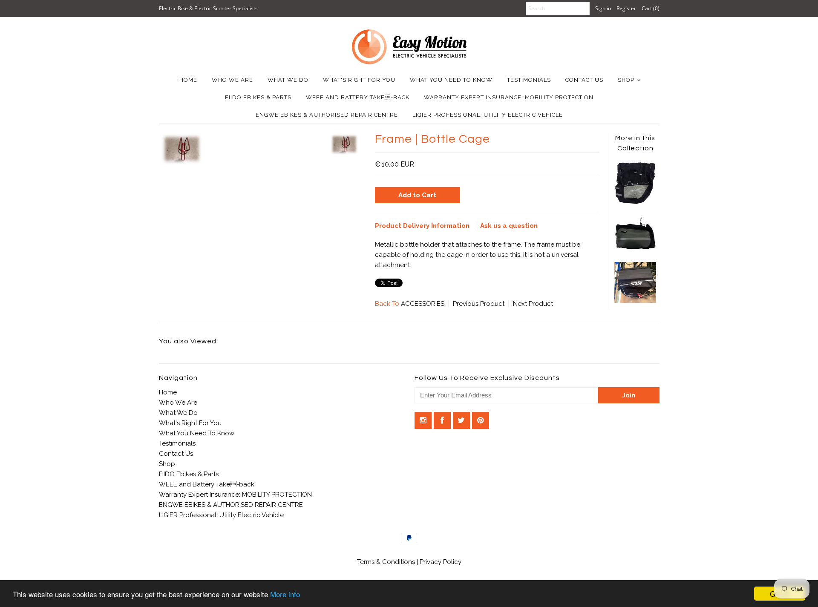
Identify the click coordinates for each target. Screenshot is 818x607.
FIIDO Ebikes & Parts (258, 97)
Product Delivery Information (422, 226)
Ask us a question (509, 226)
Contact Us (584, 80)
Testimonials (529, 80)
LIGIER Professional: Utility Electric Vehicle (487, 115)
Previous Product (478, 304)
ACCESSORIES (422, 304)
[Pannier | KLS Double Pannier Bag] (635, 301)
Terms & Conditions (387, 562)
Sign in (603, 8)
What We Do (288, 80)
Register (626, 8)
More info (285, 594)
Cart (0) (651, 8)
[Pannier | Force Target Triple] (635, 202)
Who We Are (232, 80)
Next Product (533, 304)
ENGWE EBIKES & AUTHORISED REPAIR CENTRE (327, 115)
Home (188, 80)
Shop (626, 80)
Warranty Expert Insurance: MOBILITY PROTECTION (508, 97)
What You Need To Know (451, 80)
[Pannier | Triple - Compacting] (635, 248)
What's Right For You (359, 80)
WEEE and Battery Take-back (357, 97)
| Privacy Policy (439, 562)
